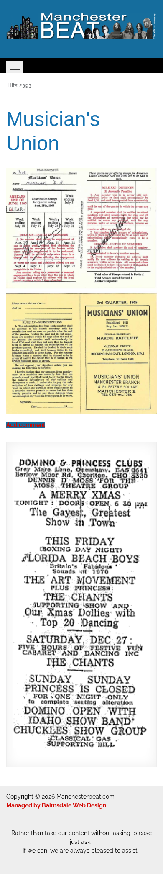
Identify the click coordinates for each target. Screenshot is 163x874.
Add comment (25, 425)
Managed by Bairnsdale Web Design (56, 805)
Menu (14, 67)
